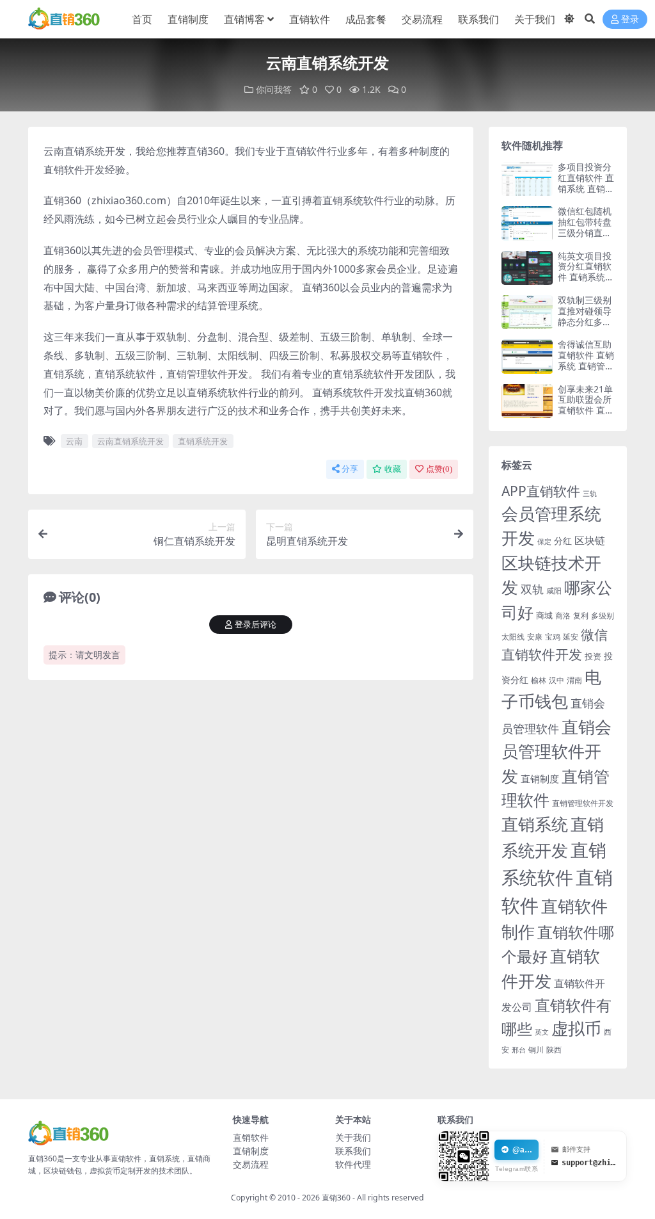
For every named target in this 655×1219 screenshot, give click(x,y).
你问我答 (274, 89)
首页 (142, 19)
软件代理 (353, 1164)
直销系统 (534, 824)
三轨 (590, 493)
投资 (593, 656)
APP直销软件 (540, 491)
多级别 (602, 615)
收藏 (392, 469)
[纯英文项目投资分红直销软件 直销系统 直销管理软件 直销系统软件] (527, 268)
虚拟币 (576, 1028)
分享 (350, 469)
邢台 (519, 1049)
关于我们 (534, 19)
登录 (630, 19)
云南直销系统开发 (130, 441)
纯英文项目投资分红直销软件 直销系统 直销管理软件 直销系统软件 (585, 277)
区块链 (589, 540)
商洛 (563, 615)
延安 (570, 636)
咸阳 (554, 590)
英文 (542, 1032)
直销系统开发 (203, 441)
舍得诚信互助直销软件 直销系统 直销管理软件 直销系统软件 (586, 365)
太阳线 (513, 636)
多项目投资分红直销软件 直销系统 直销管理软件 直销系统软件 (586, 188)
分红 (563, 541)
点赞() (439, 469)
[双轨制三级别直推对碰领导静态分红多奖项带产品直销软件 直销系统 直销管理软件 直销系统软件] (527, 312)
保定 (544, 541)
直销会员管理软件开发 (556, 751)
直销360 (336, 1197)
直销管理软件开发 (582, 803)
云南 (74, 441)
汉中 (556, 680)
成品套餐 (365, 19)
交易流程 (422, 19)
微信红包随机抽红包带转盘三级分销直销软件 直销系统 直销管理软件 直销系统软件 (586, 238)
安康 (534, 636)
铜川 (536, 1049)
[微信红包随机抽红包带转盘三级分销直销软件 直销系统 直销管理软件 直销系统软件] (527, 223)
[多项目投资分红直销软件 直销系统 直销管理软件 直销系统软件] (527, 179)
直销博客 (244, 19)
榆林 (538, 680)
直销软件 (309, 19)
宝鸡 (552, 636)
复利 (580, 615)
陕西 (554, 1049)
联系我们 (478, 19)
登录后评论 (255, 624)
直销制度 (188, 19)
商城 (544, 615)
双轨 (532, 589)
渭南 (574, 680)
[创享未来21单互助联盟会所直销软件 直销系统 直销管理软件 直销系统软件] (527, 401)
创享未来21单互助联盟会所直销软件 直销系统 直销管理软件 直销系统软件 (586, 416)
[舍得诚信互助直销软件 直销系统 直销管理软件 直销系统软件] (527, 356)
